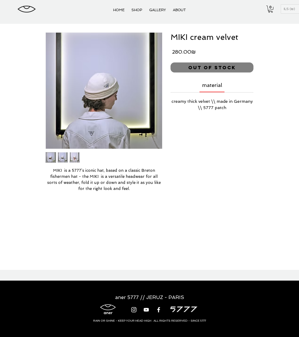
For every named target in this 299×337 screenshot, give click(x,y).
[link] (212, 85)
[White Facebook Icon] (158, 309)
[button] (270, 9)
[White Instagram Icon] (133, 309)
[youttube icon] (146, 309)
